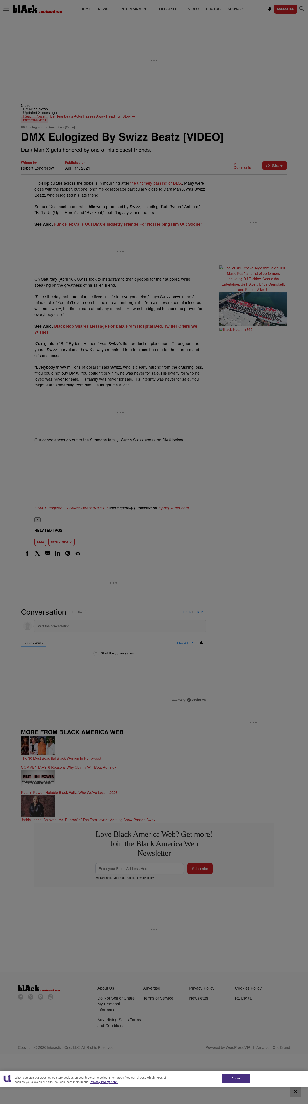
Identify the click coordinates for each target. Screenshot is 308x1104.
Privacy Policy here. (104, 1082)
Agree (236, 1078)
